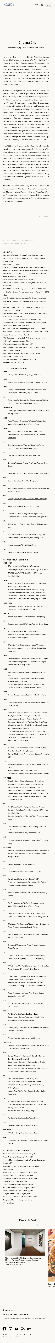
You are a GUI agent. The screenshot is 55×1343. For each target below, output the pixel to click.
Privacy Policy (38, 1334)
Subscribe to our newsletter (16, 1314)
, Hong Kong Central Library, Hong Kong (28, 648)
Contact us (8, 1310)
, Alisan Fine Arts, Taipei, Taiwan (23, 631)
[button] (44, 1225)
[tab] (6, 240)
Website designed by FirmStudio (12, 1337)
